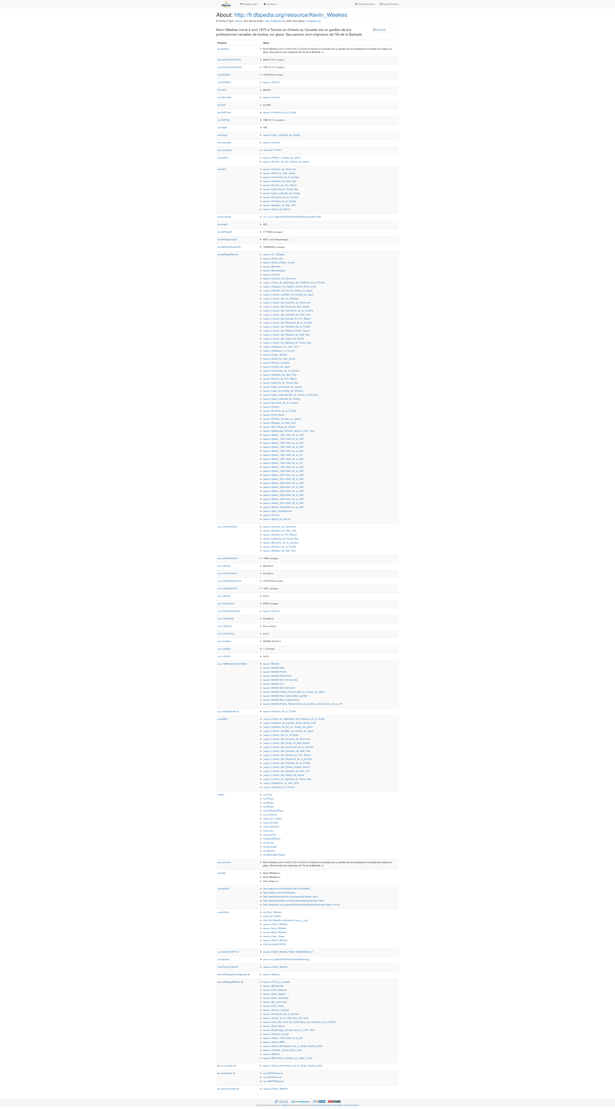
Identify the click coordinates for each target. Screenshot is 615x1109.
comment (223, 862)
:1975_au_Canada (276, 981)
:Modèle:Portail (274, 671)
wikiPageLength (227, 239)
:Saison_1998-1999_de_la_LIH (283, 462)
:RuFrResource (273, 1073)
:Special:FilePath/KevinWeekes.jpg (286, 959)
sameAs (223, 912)
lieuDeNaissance (228, 610)
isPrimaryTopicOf (227, 966)
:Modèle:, (271, 663)
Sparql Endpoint (390, 4)
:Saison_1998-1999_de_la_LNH (283, 466)
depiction (223, 959)
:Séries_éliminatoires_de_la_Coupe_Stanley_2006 (292, 1046)
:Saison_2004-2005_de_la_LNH (283, 491)
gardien (226, 1065)
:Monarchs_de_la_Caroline (280, 197)
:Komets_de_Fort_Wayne (280, 185)
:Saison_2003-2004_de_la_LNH (283, 487)
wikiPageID (224, 231)
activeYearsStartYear (229, 67)
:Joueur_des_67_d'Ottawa (281, 298)
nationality (224, 142)
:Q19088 (270, 822)
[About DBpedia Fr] (226, 4)
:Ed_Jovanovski (275, 1001)
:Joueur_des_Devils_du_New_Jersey (286, 306)
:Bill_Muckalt (273, 985)
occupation (224, 150)
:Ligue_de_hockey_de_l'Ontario (283, 390)
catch (221, 89)
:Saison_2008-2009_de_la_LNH (283, 507)
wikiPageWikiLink (227, 254)
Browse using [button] (249, 4)
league (222, 134)
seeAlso (223, 888)
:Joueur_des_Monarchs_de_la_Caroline (287, 322)
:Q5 (268, 830)
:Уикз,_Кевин (274, 936)
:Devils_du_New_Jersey (279, 173)
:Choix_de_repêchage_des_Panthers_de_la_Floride (294, 282)
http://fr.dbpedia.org (275, 20)
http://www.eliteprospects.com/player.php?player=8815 (290, 896)
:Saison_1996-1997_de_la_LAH (283, 450)
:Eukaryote (270, 846)
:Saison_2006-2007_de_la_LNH (283, 499)
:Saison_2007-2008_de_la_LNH (283, 503)
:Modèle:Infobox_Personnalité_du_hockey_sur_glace (294, 691)
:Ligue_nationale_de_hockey (281, 134)
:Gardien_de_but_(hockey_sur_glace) (286, 161)
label (221, 873)
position (223, 157)
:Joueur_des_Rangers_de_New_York (286, 334)
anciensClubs (227, 526)
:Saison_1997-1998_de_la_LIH (283, 454)
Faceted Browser (366, 4)
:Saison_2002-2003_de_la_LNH (283, 482)
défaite (223, 595)
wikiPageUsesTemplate (232, 663)
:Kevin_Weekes (272, 912)
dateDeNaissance (229, 580)
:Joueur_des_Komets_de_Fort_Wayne (287, 318)
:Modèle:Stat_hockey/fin (279, 687)
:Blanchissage (274, 270)
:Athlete (268, 806)
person (238, 20)
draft (221, 104)
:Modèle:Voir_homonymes (280, 679)
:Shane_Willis (274, 1042)
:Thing (267, 794)
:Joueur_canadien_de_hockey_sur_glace (288, 294)
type (220, 794)
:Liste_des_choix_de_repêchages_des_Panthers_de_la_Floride (299, 1022)
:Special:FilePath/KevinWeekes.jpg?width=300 (292, 216)
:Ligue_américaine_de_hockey (282, 386)
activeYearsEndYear (229, 59)
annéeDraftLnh (227, 558)
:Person (268, 798)
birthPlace (224, 82)
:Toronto (271, 82)
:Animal (268, 842)
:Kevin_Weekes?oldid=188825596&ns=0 (288, 951)
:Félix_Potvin (273, 1005)
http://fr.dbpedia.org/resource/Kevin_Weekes (290, 14)
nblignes (224, 626)
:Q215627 (271, 826)
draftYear (223, 119)
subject (222, 718)
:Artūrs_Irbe (273, 258)
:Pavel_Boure (274, 414)
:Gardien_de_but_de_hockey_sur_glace (287, 290)
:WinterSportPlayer (274, 854)
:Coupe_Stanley (275, 354)
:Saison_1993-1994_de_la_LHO (283, 438)
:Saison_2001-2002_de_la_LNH (283, 478)
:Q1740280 (272, 916)
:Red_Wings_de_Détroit (279, 426)
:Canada (271, 97)
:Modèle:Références (277, 675)
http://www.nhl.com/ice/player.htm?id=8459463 (286, 888)
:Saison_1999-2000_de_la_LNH (283, 470)
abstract (223, 48)
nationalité (225, 618)
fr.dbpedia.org (314, 20)
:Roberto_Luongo (276, 1034)
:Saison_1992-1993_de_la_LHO (283, 434)
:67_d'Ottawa (273, 254)
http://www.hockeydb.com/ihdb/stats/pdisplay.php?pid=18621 (294, 900)
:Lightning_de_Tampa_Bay (280, 189)
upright (223, 648)
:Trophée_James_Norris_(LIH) (282, 1050)
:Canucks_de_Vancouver (279, 169)
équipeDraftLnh (228, 711)
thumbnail (224, 216)
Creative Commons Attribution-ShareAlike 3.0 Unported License (334, 1105)
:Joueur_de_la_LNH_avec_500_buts (285, 1018)
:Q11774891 (272, 150)
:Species (269, 850)
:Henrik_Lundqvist (276, 362)
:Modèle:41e (273, 683)
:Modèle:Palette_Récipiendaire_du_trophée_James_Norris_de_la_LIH (302, 703)
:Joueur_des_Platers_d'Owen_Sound (286, 330)
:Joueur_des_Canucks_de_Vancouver (286, 302)
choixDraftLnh (227, 573)
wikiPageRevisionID (229, 246)
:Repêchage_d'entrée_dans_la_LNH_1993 (288, 430)
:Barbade (271, 266)
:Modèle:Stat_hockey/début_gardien (285, 695)
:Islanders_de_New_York (279, 181)
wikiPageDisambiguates (233, 974)
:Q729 (269, 834)
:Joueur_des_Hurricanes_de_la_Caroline (288, 310)
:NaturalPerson (272, 838)
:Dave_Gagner (274, 993)
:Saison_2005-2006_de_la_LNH (283, 495)
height (222, 127)
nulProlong (225, 633)
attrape (223, 565)
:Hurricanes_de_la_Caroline (281, 177)
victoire (223, 656)
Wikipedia (285, 1105)
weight (222, 224)
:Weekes (271, 974)
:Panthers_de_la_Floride (279, 112)
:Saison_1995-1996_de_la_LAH (283, 446)
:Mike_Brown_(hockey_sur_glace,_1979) (287, 1058)
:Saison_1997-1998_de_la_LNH (283, 458)
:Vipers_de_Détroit (276, 209)
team (221, 169)
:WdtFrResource (273, 1081)
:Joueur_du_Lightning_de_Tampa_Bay (287, 342)
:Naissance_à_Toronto (279, 350)
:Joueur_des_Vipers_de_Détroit (283, 338)
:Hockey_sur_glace (276, 366)
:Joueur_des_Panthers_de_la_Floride (286, 326)
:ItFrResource (272, 1077)
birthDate (223, 74)
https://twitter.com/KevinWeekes (279, 892)
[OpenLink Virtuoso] (281, 1101)
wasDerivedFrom (228, 951)
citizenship (224, 97)
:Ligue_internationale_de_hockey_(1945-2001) (291, 394)
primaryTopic (228, 1088)
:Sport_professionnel (277, 511)
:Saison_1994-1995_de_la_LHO (283, 442)
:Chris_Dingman (275, 989)
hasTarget (226, 1073)
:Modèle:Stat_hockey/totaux (281, 699)
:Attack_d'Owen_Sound (279, 262)
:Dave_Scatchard (275, 997)
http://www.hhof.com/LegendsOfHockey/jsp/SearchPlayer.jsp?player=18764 (301, 904)
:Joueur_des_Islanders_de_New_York (286, 314)
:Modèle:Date (274, 667)
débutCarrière (227, 588)
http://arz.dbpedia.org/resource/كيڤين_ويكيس (285, 920)
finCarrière (225, 603)
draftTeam (224, 112)
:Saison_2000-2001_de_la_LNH (283, 474)
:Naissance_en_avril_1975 (281, 346)
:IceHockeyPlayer (273, 810)
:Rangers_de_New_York (279, 205)
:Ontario (271, 406)
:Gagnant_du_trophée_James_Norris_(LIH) (289, 286)
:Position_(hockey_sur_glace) (282, 157)
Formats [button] (271, 4)
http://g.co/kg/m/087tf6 (274, 944)
